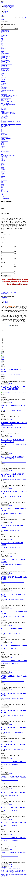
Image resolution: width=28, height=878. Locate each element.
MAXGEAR (9, 224)
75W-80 (2, 142)
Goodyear (3, 171)
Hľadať (16, 28)
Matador (2, 165)
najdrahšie (5, 303)
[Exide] (2, 357)
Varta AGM (19, 227)
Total (2, 39)
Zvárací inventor (4, 137)
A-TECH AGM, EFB (13, 218)
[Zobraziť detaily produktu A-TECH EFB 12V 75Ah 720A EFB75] (10, 530)
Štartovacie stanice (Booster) (7, 112)
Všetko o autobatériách (8, 5)
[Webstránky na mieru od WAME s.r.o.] (4, 876)
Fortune (2, 173)
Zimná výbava (4, 32)
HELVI (2, 82)
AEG (2, 78)
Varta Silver (13, 228)
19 (19, 866)
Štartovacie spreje (5, 114)
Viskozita (3, 232)
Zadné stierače (4, 156)
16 (1, 131)
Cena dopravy (8, 7)
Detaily (10, 383)
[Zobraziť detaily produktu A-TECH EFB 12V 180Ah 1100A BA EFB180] (12, 599)
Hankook (3, 178)
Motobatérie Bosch (5, 60)
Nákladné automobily (5, 53)
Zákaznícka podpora (9, 871)
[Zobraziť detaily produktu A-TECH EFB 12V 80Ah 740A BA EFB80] (11, 513)
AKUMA (21, 218)
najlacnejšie (6, 302)
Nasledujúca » (4, 867)
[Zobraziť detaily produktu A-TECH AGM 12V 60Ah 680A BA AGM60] (12, 749)
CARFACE (3, 77)
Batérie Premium (4, 69)
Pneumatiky (3, 159)
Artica (2, 219)
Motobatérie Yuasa (5, 57)
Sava (2, 172)
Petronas (2, 49)
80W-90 (2, 144)
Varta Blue (7, 228)
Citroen (2, 184)
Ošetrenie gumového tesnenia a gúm (9, 95)
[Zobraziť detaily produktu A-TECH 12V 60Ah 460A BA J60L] (9, 840)
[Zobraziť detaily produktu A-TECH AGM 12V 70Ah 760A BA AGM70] (12, 732)
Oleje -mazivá (4, 35)
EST (2, 74)
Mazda (2, 185)
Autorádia (3, 117)
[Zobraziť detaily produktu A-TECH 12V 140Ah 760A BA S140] (10, 663)
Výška (2, 242)
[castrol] (2, 365)
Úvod (4, 196)
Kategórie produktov (5, 30)
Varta (14, 227)
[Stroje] (2, 359)
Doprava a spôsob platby (6, 872)
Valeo (2, 154)
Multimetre (3, 139)
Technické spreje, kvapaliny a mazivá (9, 105)
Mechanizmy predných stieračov (8, 155)
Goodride (3, 169)
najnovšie (5, 301)
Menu (2, 1)
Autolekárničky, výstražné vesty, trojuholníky (11, 121)
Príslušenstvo (4, 87)
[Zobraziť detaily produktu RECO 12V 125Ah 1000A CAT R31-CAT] (11, 496)
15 (1, 130)
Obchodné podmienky (8, 6)
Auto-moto (3, 108)
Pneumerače (3, 122)
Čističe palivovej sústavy (6, 92)
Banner (16, 219)
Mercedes (24, 224)
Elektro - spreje (4, 100)
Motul (2, 43)
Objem (2, 237)
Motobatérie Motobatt (5, 56)
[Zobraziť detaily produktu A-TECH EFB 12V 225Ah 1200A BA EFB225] (12, 582)
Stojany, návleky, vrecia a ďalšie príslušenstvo (11, 124)
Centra (6, 221)
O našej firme (4, 297)
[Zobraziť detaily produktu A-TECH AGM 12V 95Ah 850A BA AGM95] (12, 698)
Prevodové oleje (4, 141)
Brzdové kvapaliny (5, 103)
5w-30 (8, 234)
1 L (3, 240)
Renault (2, 190)
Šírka (2, 249)
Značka (2, 215)
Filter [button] (2, 205)
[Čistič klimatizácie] (2, 355)
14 (1, 129)
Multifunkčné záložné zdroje (7, 118)
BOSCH (3, 81)
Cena (2, 210)
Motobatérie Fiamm (5, 68)
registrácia (8, 875)
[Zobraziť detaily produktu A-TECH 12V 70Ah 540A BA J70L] (9, 810)
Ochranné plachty (5, 135)
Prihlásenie (5, 11)
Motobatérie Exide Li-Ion (6, 64)
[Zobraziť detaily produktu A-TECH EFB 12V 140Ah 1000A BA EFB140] (12, 616)
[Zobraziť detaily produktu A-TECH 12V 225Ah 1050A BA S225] (10, 633)
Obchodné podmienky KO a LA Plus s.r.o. (10, 870)
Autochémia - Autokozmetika (7, 90)
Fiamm (2, 193)
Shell (2, 38)
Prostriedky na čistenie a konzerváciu (9, 104)
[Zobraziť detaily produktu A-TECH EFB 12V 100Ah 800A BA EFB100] (12, 564)
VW (2, 187)
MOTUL (15, 224)
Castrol (2, 36)
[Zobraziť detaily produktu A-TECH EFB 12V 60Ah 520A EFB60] (10, 547)
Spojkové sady (4, 158)
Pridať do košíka (4, 383)
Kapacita (3, 262)
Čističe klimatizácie (5, 99)
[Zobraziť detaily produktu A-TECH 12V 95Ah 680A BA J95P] (9, 764)
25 (22, 866)
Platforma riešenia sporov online (19, 874)
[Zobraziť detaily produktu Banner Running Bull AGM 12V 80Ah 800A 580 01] (13, 462)
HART (2, 222)
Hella (2, 152)
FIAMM (23, 221)
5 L (6, 240)
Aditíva (2, 91)
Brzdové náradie (4, 134)
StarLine (6, 227)
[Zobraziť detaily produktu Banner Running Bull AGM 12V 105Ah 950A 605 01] (13, 479)
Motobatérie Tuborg (5, 61)
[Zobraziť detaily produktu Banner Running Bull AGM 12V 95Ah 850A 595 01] (13, 444)
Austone (2, 168)
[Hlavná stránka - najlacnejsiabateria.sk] (2, 15)
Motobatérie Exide (5, 62)
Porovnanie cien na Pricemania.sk (8, 292)
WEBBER (20, 228)
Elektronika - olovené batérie (7, 191)
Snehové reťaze (4, 116)
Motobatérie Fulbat (5, 70)
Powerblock (14, 225)
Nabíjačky (3, 71)
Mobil (2, 44)
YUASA (3, 229)
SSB (2, 194)
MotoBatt (4, 225)
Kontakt (5, 9)
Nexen (2, 161)
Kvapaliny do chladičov (6, 98)
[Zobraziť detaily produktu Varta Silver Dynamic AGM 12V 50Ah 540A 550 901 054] (14, 393)
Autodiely (3, 146)
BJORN (11, 219)
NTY (9, 225)
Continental (3, 164)
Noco (2, 86)
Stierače (2, 147)
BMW (2, 182)
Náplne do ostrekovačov (6, 96)
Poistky (2, 120)
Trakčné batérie (4, 34)
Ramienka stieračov (5, 151)
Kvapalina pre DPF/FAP (6, 101)
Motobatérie (3, 55)
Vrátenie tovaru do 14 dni (6, 874)
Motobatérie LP (4, 65)
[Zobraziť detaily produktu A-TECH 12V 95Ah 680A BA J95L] (9, 780)
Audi (2, 181)
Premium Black (22, 225)
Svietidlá (3, 133)
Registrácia (5, 12)
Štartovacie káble (4, 109)
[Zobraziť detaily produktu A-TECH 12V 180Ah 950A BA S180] (10, 648)
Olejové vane (4, 180)
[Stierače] (2, 353)
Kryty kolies (3, 126)
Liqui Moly (3, 48)
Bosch (2, 148)
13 (1, 128)
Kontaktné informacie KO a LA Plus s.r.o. (13, 869)
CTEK (2, 73)
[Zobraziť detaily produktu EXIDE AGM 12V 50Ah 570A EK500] (10, 375)
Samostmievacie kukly (6, 138)
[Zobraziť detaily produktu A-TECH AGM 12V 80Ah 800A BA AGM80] (12, 715)
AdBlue (2, 107)
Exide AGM (17, 221)
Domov (2, 869)
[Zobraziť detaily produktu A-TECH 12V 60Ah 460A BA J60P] (9, 825)
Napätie (2, 269)
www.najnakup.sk (5, 293)
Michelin (3, 160)
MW (20, 224)
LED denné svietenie (5, 125)
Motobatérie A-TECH (6, 66)
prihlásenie (3, 875)
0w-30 (3, 234)
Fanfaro (2, 51)
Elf (1, 42)
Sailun (2, 177)
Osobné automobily (5, 31)
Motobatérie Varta (5, 58)
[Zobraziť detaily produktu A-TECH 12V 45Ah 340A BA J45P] (9, 856)
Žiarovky (3, 111)
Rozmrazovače (4, 94)
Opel (2, 186)
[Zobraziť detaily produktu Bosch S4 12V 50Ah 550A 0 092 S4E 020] (11, 410)
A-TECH (4, 218)
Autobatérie (6, 198)
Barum (2, 167)
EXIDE (2, 85)
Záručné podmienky (19, 871)
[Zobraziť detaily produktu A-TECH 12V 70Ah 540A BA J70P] (9, 795)
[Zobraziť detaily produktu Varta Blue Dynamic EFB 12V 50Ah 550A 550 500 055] (14, 427)
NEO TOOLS (4, 88)
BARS (6, 219)
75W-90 (2, 143)
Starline (2, 52)
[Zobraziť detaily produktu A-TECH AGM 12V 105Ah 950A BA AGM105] (12, 681)
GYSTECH (3, 79)
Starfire (2, 163)
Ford (2, 40)
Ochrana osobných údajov (18, 872)
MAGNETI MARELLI (14, 222)
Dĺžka (2, 255)
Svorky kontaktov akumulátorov (8, 113)
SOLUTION (3, 83)
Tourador (3, 176)
